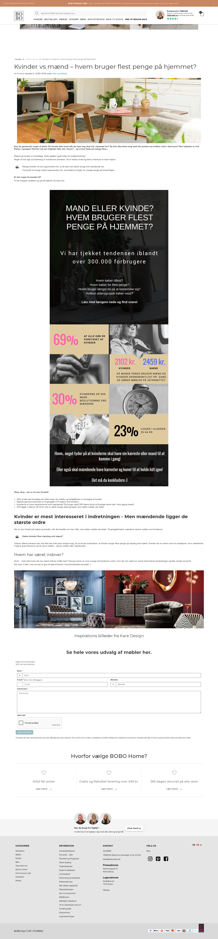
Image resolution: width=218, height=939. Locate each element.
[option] (109, 111)
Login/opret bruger (66, 916)
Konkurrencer (64, 913)
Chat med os (172, 15)
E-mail (29, 680)
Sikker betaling (65, 863)
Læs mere (41, 788)
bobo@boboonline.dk (111, 859)
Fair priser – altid (66, 855)
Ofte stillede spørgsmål (68, 886)
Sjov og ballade (60, 73)
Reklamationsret (65, 882)
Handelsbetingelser (67, 851)
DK (194, 845)
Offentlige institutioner (68, 901)
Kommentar (22, 689)
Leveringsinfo (64, 874)
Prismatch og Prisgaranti (69, 859)
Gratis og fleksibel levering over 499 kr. (19, 3)
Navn (20, 671)
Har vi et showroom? (67, 893)
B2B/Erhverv (64, 897)
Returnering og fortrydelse (69, 878)
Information (66, 846)
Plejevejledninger (66, 889)
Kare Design (132, 635)
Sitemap (106, 890)
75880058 (107, 855)
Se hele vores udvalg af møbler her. (109, 652)
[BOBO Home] (19, 16)
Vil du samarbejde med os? (70, 905)
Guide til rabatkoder (67, 870)
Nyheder (38, 19)
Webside (114, 680)
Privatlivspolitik (65, 909)
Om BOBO (107, 851)
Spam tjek (21, 715)
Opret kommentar (24, 732)
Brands (18, 881)
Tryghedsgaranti (65, 866)
